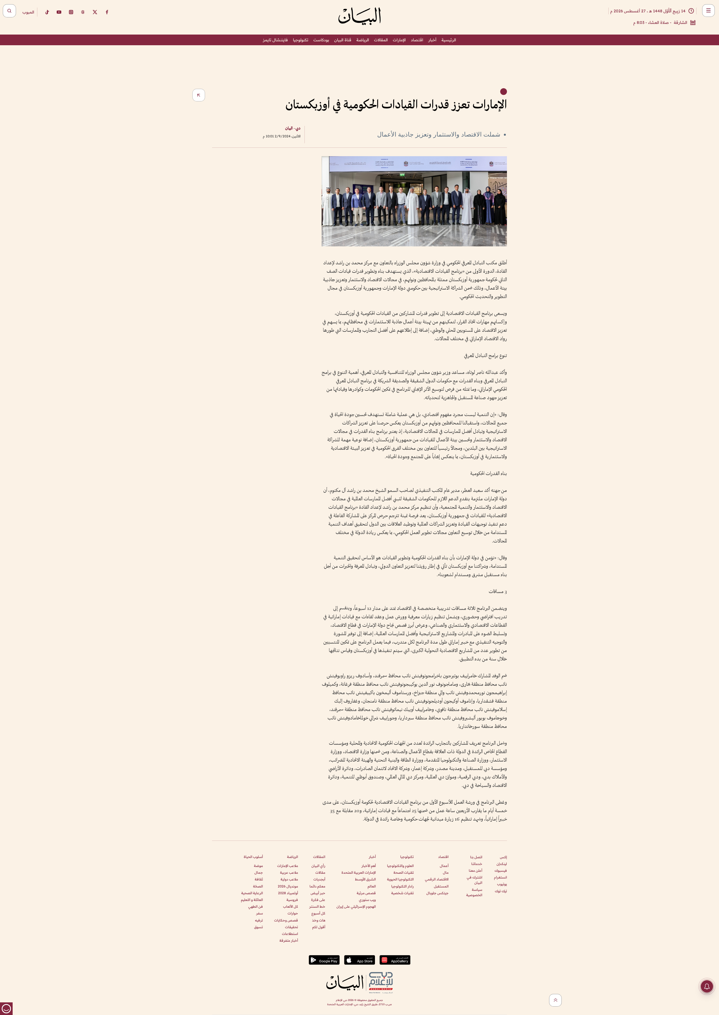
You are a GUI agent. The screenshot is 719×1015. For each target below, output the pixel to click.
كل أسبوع (318, 913)
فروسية (292, 900)
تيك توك (501, 891)
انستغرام (500, 877)
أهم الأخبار (368, 866)
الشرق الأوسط (365, 879)
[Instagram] (71, 12)
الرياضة (362, 39)
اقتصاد (417, 39)
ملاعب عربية (289, 872)
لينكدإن (502, 864)
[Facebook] (107, 12)
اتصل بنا (476, 857)
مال (446, 872)
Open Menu (708, 10)
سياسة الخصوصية (474, 892)
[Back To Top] (555, 1000)
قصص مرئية (366, 893)
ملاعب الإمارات (287, 866)
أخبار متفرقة (288, 940)
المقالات (381, 39)
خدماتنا (476, 864)
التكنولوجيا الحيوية (400, 879)
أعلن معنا (475, 870)
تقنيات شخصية (402, 893)
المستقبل (441, 886)
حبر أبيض (318, 893)
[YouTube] (58, 12)
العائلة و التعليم (252, 900)
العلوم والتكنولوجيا (400, 866)
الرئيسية (449, 39)
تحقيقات (291, 927)
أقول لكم (318, 927)
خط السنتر (317, 906)
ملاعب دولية (289, 879)
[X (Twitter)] (94, 12)
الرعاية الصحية (252, 893)
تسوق (258, 927)
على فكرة (318, 900)
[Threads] (82, 12)
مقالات (320, 872)
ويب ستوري (367, 900)
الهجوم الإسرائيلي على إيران (356, 906)
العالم (372, 886)
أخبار (432, 39)
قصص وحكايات (286, 920)
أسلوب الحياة (253, 857)
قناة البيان (342, 39)
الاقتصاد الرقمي (437, 879)
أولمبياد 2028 (288, 893)
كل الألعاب (290, 906)
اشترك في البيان (474, 880)
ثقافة (259, 879)
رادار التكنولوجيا (402, 886)
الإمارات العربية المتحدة (359, 872)
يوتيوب (502, 884)
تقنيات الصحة (403, 872)
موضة (258, 866)
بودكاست (321, 39)
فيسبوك (501, 870)
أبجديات (319, 879)
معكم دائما (317, 886)
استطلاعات (290, 934)
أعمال (444, 866)
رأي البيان (318, 866)
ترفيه (259, 920)
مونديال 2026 (288, 886)
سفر (259, 913)
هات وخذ (318, 920)
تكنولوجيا (300, 39)
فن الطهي (255, 906)
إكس (503, 857)
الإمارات (399, 39)
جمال (258, 872)
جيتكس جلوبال (437, 893)
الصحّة (258, 886)
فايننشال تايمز (275, 39)
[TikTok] (46, 12)
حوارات (293, 913)
